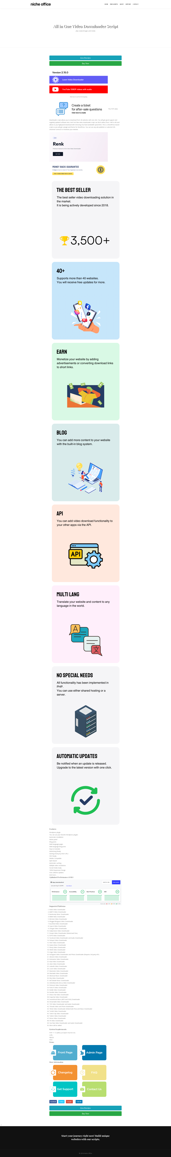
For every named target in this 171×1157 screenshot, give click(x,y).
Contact (135, 4)
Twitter (61, 1101)
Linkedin (79, 1101)
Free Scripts (114, 4)
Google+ (69, 1101)
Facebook (53, 1101)
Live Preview (85, 58)
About (122, 4)
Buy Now (85, 63)
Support (128, 4)
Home (106, 4)
